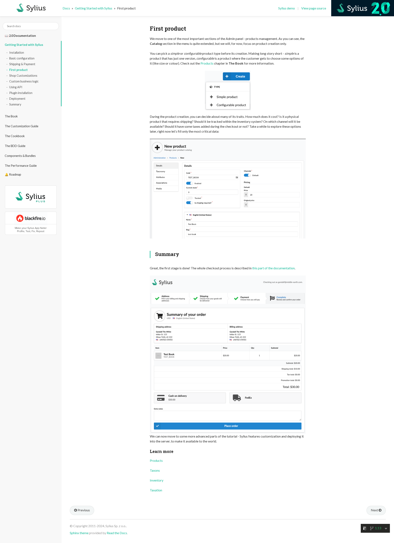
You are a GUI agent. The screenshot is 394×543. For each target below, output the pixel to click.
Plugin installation (20, 93)
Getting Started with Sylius (24, 44)
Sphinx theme (79, 533)
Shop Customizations (23, 75)
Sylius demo (286, 8)
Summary (15, 104)
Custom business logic (24, 81)
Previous (83, 510)
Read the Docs (117, 533)
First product (18, 70)
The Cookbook (15, 136)
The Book (11, 116)
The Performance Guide (21, 165)
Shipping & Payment (22, 64)
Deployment (17, 98)
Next (375, 510)
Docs (66, 8)
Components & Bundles (20, 155)
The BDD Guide (15, 146)
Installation (16, 52)
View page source (313, 8)
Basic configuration (21, 58)
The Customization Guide (21, 126)
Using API (15, 87)
